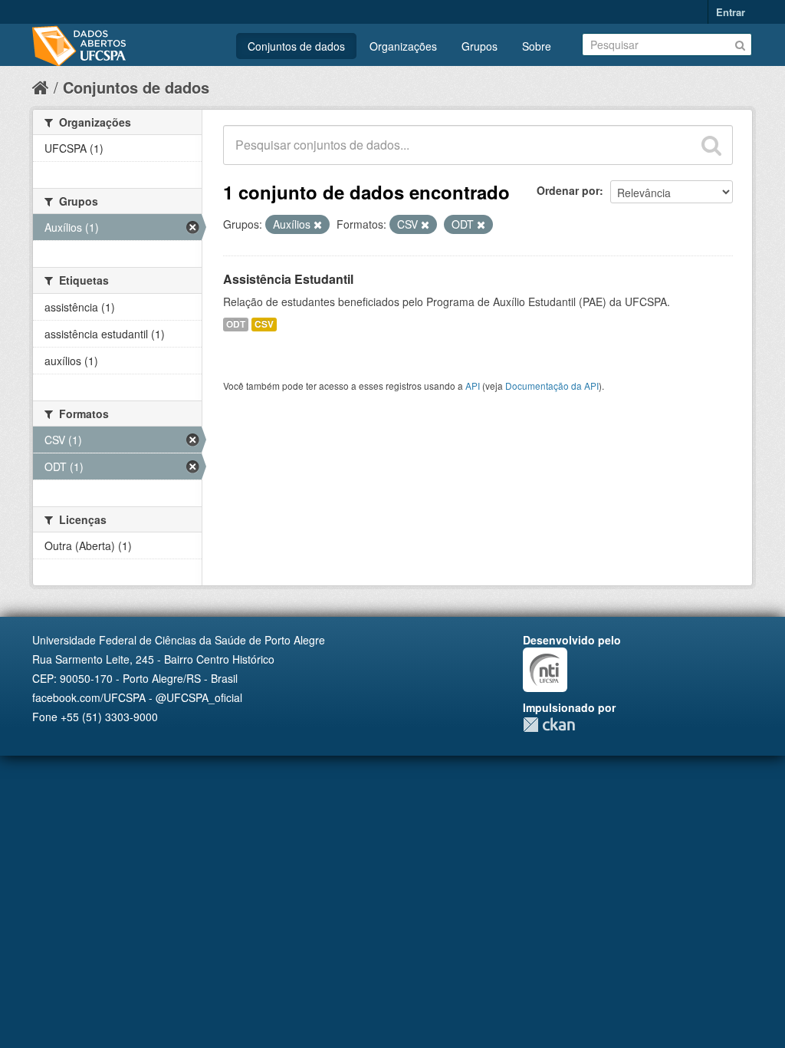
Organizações (403, 46)
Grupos (479, 46)
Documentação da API (552, 385)
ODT (235, 324)
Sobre (536, 46)
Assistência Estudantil (288, 279)
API (472, 385)
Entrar (730, 12)
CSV (264, 324)
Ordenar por (568, 190)
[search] (711, 145)
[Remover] (318, 225)
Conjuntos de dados (296, 46)
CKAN (549, 725)
